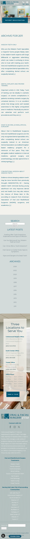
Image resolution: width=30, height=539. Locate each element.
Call (23, 3)
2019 (15, 278)
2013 (15, 298)
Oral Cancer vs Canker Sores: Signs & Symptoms (15, 250)
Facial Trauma (15, 483)
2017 (15, 286)
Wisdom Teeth (15, 464)
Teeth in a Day (15, 481)
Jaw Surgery (15, 476)
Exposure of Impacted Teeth (15, 473)
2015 (15, 294)
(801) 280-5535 (10, 358)
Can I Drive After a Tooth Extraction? (15, 246)
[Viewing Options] (3, 536)
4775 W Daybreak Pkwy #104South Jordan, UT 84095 (15, 353)
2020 (15, 274)
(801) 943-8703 (11, 346)
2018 (15, 282)
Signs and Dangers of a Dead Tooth (15, 256)
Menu (27, 3)
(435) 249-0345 (11, 370)
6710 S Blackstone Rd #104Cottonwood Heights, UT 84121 (15, 340)
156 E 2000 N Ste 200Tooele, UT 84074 (12, 365)
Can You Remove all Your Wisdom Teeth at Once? (15, 241)
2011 (15, 306)
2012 (15, 302)
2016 (15, 290)
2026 (15, 266)
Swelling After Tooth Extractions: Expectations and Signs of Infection (15, 235)
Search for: (4, 525)
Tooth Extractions (15, 469)
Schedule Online (15, 536)
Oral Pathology (15, 478)
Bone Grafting (15, 471)
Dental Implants (15, 466)
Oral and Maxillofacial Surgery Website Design (12, 533)
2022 (15, 270)
